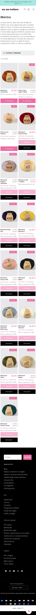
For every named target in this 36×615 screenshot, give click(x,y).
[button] (22, 94)
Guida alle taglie (10, 511)
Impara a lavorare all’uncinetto (16, 474)
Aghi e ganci (8, 561)
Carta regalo (8, 564)
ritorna (6, 502)
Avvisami (27, 148)
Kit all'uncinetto (10, 558)
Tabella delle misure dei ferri (15, 477)
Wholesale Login (10, 530)
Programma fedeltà (11, 508)
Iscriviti (27, 457)
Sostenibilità (9, 483)
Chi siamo (7, 525)
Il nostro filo (8, 480)
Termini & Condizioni (12, 539)
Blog (5, 469)
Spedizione (8, 500)
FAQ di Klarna (9, 541)
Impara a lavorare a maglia (14, 472)
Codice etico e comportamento (16, 536)
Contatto (7, 505)
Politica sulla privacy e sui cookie (16, 533)
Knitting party (9, 488)
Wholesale (8, 528)
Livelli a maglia (9, 513)
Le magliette (8, 486)
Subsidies (7, 544)
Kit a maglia (8, 555)
